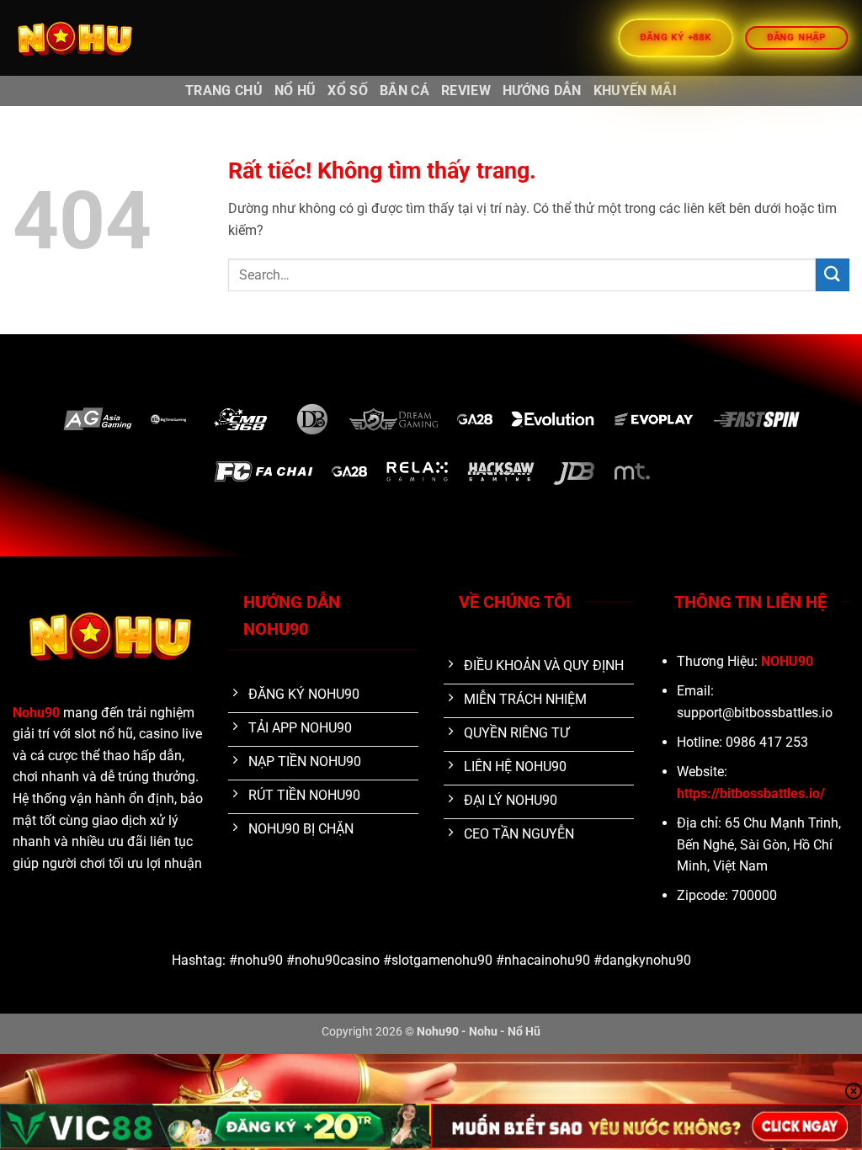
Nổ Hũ (295, 90)
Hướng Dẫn (542, 90)
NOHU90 (787, 661)
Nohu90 (36, 713)
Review (466, 90)
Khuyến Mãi (635, 90)
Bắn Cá (404, 90)
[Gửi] (832, 274)
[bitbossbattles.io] (97, 38)
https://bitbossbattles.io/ (751, 793)
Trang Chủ (224, 90)
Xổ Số (347, 90)
